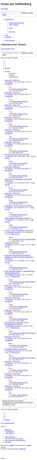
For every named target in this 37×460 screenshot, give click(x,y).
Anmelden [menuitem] (8, 37)
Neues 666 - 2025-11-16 (12, 336)
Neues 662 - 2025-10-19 (12, 386)
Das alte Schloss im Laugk (13, 154)
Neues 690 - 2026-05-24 (12, 142)
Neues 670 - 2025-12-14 (12, 285)
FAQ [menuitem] (6, 35)
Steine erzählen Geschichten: (14, 218)
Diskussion (8, 430)
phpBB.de (22, 449)
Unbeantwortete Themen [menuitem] (16, 23)
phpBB (11, 445)
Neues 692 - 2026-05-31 (12, 130)
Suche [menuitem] (11, 28)
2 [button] (5, 63)
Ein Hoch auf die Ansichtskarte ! (15, 230)
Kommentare (9, 84)
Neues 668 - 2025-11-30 (12, 310)
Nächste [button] (7, 68)
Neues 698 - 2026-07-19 (12, 92)
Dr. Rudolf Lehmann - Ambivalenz (16, 349)
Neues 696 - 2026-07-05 (12, 105)
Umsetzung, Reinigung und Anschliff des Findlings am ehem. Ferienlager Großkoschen (19, 256)
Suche (23, 13)
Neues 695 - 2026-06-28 (12, 117)
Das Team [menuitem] (12, 32)
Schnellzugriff (9, 19)
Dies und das (15, 234)
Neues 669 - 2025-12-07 (12, 298)
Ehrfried (10, 156)
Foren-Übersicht (10, 40)
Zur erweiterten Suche (8, 49)
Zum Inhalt (4, 9)
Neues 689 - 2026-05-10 (12, 167)
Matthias (10, 82)
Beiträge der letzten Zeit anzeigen (12, 401)
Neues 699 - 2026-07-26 (12, 80)
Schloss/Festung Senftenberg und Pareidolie (18, 179)
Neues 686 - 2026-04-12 (12, 193)
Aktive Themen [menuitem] (13, 24)
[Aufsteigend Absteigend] (6, 404)
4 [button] (5, 66)
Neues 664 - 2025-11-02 (12, 361)
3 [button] (5, 65)
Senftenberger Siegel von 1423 (14, 206)
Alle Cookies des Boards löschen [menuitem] (15, 440)
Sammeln (8, 243)
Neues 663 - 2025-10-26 (12, 374)
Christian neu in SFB (14, 232)
